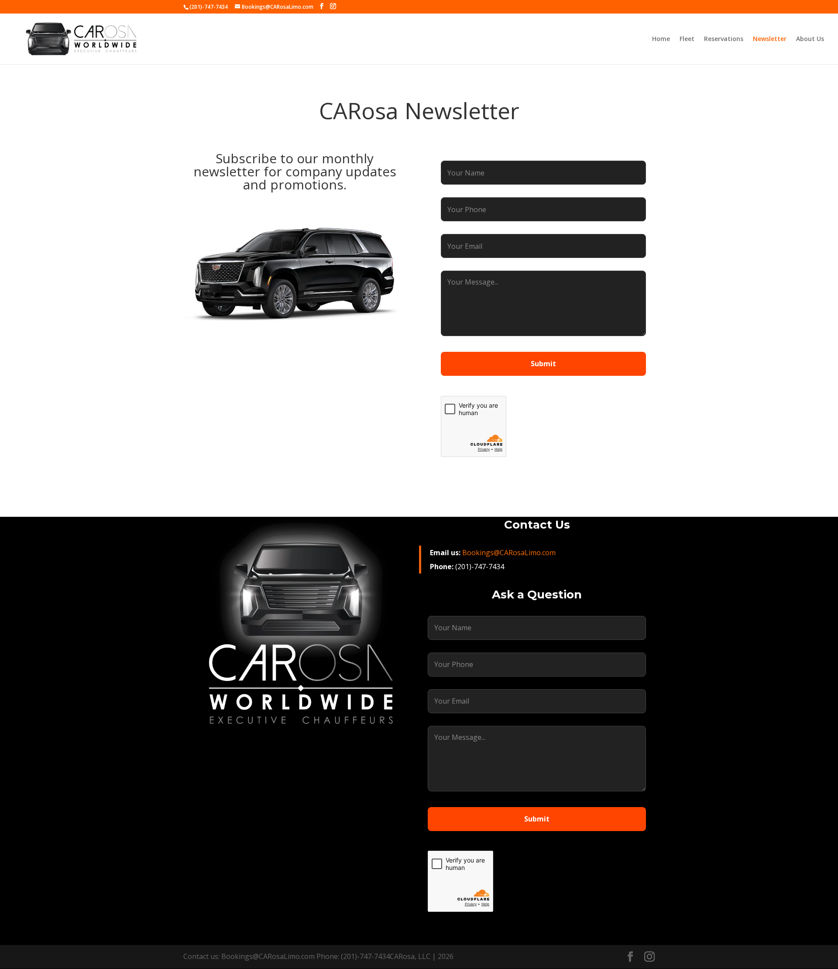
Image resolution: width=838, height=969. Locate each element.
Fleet (687, 39)
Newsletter (769, 39)
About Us (810, 39)
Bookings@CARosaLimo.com (509, 552)
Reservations (723, 39)
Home (661, 39)
